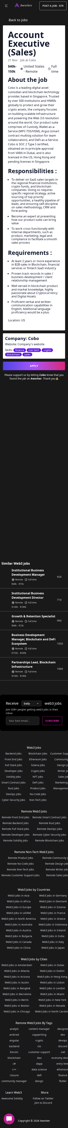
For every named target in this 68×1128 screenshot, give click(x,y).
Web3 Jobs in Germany (53, 895)
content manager (39, 1029)
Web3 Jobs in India (53, 936)
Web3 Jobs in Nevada (52, 1005)
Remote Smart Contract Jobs (49, 817)
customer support (39, 1052)
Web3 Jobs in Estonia (53, 907)
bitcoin (14, 1052)
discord (62, 1046)
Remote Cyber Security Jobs (49, 834)
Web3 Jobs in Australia (18, 924)
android (14, 1034)
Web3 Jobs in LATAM (18, 913)
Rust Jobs (13, 788)
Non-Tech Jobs (38, 800)
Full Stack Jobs (13, 765)
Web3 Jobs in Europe (18, 907)
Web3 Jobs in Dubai (52, 965)
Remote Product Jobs (20, 858)
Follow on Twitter (43, 1098)
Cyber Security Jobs (13, 800)
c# (14, 1063)
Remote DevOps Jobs (49, 829)
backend (14, 1046)
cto (39, 1046)
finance (62, 1075)
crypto (39, 1040)
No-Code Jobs (38, 794)
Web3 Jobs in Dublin (52, 971)
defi (39, 1075)
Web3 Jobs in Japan (53, 947)
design (39, 1081)
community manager (14, 1081)
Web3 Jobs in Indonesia (53, 924)
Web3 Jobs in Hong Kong (52, 976)
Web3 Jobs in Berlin (17, 1000)
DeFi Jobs (38, 782)
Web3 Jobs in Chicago (17, 1011)
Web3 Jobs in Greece (52, 918)
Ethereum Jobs (38, 759)
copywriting (39, 1034)
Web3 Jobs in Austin (17, 982)
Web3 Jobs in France (53, 913)
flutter (63, 1081)
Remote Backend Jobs (16, 823)
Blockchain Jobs (37, 753)
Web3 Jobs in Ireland (53, 930)
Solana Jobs (38, 765)
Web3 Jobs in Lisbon (52, 982)
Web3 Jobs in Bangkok (16, 988)
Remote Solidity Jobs (15, 840)
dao (39, 1058)
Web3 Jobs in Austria (18, 930)
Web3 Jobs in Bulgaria (18, 936)
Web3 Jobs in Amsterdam (16, 965)
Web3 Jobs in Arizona (17, 976)
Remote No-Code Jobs (20, 863)
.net (62, 1052)
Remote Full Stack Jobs (15, 829)
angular (14, 1040)
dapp (39, 1063)
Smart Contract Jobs (13, 782)
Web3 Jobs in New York (52, 1000)
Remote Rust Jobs (49, 823)
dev (63, 1034)
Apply (34, 366)
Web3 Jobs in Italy (53, 942)
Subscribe (52, 720)
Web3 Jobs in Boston (16, 1005)
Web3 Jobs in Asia (18, 895)
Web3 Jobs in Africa (18, 901)
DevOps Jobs (13, 794)
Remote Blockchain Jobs (49, 840)
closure (14, 1075)
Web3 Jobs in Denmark (53, 901)
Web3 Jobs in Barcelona (17, 994)
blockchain (14, 1058)
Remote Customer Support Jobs (20, 875)
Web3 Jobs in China (18, 947)
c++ (14, 1069)
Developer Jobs (14, 771)
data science (39, 1069)
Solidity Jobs (13, 776)
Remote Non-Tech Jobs (20, 869)
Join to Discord (43, 1102)
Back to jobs (18, 20)
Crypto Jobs (38, 771)
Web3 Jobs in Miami (52, 994)
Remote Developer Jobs (15, 834)
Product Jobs (38, 788)
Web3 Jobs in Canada (19, 942)
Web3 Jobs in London (52, 988)
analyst (14, 1029)
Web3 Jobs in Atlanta (16, 971)
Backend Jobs (13, 753)
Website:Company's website (24, 344)
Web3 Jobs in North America (18, 918)
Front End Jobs (13, 759)
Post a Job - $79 (52, 5)
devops (62, 1040)
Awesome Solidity (12, 1098)
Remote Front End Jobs (15, 817)
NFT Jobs (38, 776)
